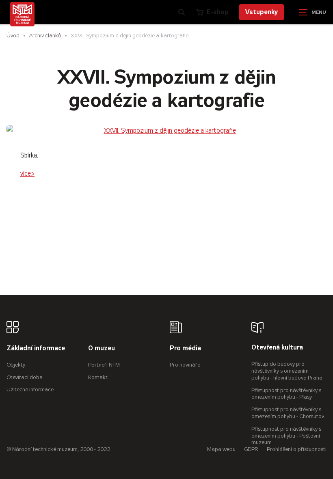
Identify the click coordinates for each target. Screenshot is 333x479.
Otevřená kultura (277, 347)
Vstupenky (261, 12)
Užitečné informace (30, 389)
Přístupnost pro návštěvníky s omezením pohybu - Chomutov (287, 412)
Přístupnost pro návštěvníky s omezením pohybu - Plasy (286, 393)
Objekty (15, 365)
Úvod (12, 35)
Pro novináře (185, 365)
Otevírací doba (24, 377)
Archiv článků (45, 35)
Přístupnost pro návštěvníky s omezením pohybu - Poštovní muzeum (286, 436)
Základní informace (35, 348)
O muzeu (101, 348)
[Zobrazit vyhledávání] (181, 12)
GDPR (251, 449)
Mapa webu (221, 449)
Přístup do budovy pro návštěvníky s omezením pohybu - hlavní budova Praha (286, 371)
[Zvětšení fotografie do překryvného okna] (166, 131)
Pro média (185, 348)
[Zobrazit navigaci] (312, 12)
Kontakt (98, 377)
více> (27, 173)
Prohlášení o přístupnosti (297, 449)
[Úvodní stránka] (22, 14)
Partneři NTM (104, 365)
